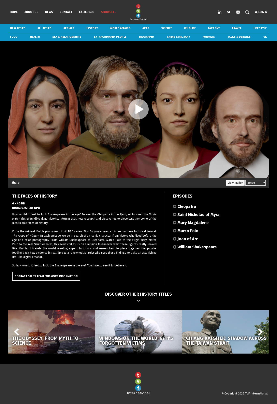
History (92, 28)
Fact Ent (214, 28)
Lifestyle (260, 28)
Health (35, 36)
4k (265, 36)
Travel (237, 28)
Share (15, 182)
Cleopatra (186, 206)
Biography (147, 36)
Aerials (68, 28)
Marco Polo (187, 230)
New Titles (18, 28)
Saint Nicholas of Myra (198, 214)
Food (13, 36)
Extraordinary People (110, 36)
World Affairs (120, 28)
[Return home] (138, 393)
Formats (209, 36)
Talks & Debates (239, 36)
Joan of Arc (187, 238)
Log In (262, 12)
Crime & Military (178, 36)
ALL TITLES (45, 28)
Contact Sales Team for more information (46, 276)
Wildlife (190, 28)
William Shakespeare (196, 247)
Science (166, 28)
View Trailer (235, 183)
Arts (145, 28)
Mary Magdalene (192, 222)
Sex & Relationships (66, 36)
